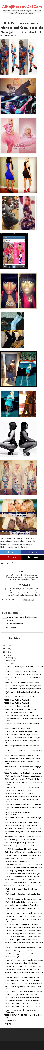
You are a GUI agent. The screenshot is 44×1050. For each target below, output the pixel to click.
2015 (5, 649)
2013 (5, 655)
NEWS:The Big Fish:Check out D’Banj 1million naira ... (22, 1001)
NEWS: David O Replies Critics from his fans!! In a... (22, 902)
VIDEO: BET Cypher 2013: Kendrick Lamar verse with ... (23, 886)
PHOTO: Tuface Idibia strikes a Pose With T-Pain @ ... (23, 731)
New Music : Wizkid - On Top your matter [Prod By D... (23, 825)
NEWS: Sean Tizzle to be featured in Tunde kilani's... (22, 998)
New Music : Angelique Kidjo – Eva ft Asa (18, 793)
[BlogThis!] (26, 600)
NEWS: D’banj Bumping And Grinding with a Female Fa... (23, 776)
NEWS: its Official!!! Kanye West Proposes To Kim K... (22, 1004)
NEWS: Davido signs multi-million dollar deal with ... (22, 963)
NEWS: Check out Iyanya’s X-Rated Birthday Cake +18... (23, 686)
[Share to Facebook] (30, 600)
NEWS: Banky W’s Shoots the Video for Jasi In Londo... (23, 715)
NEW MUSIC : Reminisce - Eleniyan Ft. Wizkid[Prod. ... (23, 671)
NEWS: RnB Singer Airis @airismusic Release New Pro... (23, 883)
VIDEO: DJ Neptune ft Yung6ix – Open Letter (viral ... (22, 734)
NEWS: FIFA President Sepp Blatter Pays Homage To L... (24, 873)
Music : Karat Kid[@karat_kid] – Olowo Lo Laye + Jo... (22, 852)
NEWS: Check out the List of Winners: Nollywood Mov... (23, 983)
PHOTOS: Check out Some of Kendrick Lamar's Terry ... (23, 849)
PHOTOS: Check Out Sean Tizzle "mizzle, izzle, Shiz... (23, 877)
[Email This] (24, 600)
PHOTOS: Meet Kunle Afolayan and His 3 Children (21, 969)
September (9, 1021)
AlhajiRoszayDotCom (22, 7)
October (8, 664)
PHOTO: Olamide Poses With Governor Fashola (20, 790)
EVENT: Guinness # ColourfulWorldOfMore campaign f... (24, 767)
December (8, 658)
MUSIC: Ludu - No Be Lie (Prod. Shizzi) (18, 728)
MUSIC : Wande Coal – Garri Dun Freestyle (19, 858)
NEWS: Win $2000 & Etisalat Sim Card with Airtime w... (23, 697)
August (7, 1024)
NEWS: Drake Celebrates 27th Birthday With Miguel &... (23, 864)
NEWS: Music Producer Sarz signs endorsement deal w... (23, 867)
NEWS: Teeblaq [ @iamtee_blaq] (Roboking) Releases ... (23, 804)
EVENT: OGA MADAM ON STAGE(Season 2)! (20, 712)
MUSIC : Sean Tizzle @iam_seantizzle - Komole (20, 709)
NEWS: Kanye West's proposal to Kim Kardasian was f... (23, 951)
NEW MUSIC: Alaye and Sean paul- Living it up (20, 995)
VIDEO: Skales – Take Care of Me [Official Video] (21, 905)
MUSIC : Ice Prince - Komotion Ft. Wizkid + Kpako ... (22, 756)
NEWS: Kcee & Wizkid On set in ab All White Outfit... (22, 980)
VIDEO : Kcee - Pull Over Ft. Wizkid (16, 700)
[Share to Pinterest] (32, 600)
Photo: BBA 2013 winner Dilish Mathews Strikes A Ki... (23, 683)
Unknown (7, 35)
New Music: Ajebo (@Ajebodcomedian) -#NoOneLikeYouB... (18, 813)
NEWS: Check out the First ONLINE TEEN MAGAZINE (23, 991)
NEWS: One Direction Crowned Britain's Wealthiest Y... (23, 977)
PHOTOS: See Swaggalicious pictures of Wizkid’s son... (23, 916)
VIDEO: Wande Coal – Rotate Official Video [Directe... (22, 759)
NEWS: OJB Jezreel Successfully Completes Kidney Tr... (23, 689)
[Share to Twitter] (28, 600)
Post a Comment (10, 628)
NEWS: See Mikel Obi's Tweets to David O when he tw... (23, 913)
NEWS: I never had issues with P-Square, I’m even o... (23, 770)
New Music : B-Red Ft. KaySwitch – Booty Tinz (20, 861)
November (8, 661)
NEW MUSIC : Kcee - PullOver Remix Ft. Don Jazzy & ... (23, 675)
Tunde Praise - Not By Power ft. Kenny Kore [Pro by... (23, 828)
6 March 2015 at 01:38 (15, 623)
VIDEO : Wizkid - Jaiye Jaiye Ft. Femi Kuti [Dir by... (21, 840)
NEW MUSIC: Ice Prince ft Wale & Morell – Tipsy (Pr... (23, 738)
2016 (5, 646)
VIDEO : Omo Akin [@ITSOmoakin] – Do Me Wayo (21, 822)
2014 (5, 652)
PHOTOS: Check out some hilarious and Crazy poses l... (23, 899)
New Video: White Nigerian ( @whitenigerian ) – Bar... (22, 796)
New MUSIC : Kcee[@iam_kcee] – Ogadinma (19, 843)
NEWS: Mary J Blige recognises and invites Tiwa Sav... (22, 870)
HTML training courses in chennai (20, 617)
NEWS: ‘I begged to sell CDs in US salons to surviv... (22, 787)
